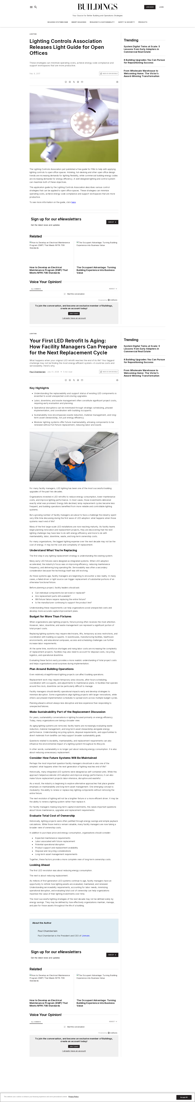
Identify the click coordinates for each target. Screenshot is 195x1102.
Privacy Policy (73, 1097)
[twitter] (74, 82)
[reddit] (78, 82)
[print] (117, 82)
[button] (31, 7)
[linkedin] (70, 82)
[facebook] (66, 82)
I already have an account (74, 318)
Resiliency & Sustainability (102, 22)
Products (142, 22)
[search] (35, 7)
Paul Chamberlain (37, 372)
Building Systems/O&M (58, 22)
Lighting (33, 34)
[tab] (36, 289)
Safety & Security (126, 22)
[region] (74, 294)
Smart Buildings (78, 22)
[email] (82, 82)
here (73, 202)
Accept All (184, 1097)
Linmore (85, 958)
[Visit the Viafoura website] (112, 300)
